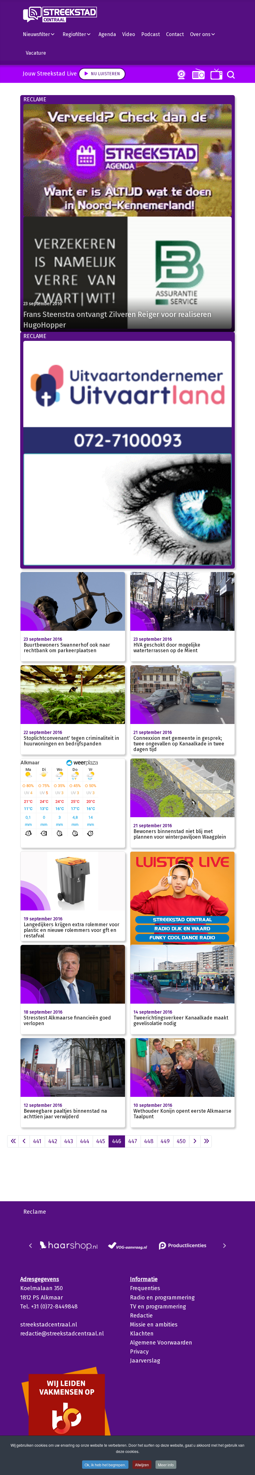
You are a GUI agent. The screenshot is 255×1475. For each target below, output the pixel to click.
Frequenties (145, 1288)
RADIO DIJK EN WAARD (182, 928)
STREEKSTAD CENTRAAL (182, 919)
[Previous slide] (30, 1245)
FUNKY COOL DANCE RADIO (182, 937)
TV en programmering (158, 1306)
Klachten (142, 1333)
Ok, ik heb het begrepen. (105, 1464)
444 (84, 1141)
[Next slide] (224, 1245)
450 (181, 1141)
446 (116, 1141)
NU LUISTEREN (197, 73)
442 (52, 1141)
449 (165, 1141)
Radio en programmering (162, 1297)
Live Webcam (180, 74)
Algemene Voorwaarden (161, 1342)
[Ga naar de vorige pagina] (24, 1141)
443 (68, 1141)
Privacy (139, 1351)
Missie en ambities (154, 1324)
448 (149, 1141)
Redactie (141, 1315)
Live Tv (215, 74)
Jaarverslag (145, 1360)
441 (37, 1141)
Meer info (166, 1464)
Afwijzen (142, 1464)
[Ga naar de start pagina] (13, 1141)
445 (100, 1141)
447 (132, 1141)
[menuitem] (41, 34)
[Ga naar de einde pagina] (206, 1141)
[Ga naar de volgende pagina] (195, 1141)
